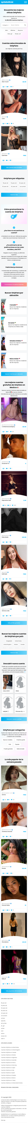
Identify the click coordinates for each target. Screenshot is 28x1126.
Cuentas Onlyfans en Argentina (9, 1057)
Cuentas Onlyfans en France (8, 1062)
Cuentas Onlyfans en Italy (7, 1070)
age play (13, 190)
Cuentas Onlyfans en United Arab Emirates (12, 1083)
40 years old (14, 186)
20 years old (22, 183)
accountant (23, 186)
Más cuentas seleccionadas (14, 167)
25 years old (5, 186)
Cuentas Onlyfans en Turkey (8, 1080)
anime (2, 1033)
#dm (6, 30)
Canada (22, 644)
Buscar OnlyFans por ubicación (14, 374)
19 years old (14, 183)
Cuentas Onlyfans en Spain (8, 1072)
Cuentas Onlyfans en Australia (8, 1060)
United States (18, 641)
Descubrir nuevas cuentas (14, 719)
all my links (20, 190)
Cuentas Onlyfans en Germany (9, 1065)
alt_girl (2, 1026)
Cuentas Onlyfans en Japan (8, 1067)
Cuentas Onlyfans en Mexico (8, 1078)
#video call (18, 34)
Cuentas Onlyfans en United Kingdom (10, 1050)
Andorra (17, 648)
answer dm (4, 1036)
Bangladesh (9, 641)
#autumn (20, 30)
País (10, 744)
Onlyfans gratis (20, 740)
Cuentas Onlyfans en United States (10, 1047)
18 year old (5, 183)
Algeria (10, 648)
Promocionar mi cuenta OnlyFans (14, 284)
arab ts (3, 1038)
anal (2, 1031)
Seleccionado (20, 749)
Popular (17, 744)
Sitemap (3, 1120)
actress (6, 190)
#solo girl (10, 34)
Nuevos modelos (7, 740)
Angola (23, 648)
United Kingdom (7, 644)
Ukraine (16, 644)
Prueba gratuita (8, 749)
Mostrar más (14, 195)
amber (2, 1028)
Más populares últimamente (14, 991)
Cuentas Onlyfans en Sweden (8, 1075)
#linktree (13, 30)
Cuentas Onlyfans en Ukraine (8, 1055)
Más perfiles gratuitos (14, 623)
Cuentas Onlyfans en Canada (8, 1052)
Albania (4, 648)
